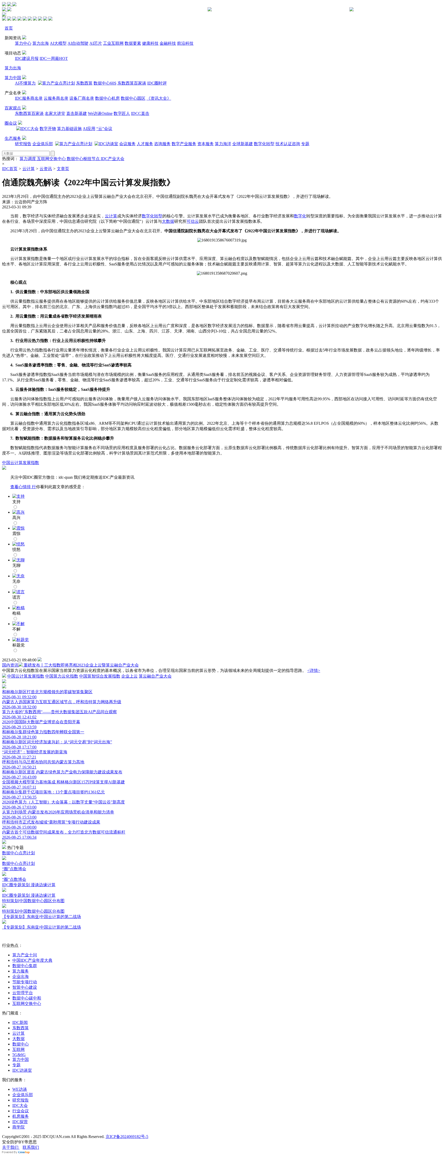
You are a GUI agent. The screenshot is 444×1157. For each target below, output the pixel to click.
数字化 (300, 216)
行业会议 (20, 1111)
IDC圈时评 (157, 83)
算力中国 (13, 78)
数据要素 (133, 43)
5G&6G (19, 1054)
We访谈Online (100, 113)
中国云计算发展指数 (20, 462)
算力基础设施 (69, 128)
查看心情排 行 (23, 487)
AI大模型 (58, 43)
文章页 (63, 168)
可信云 (193, 221)
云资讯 (46, 168)
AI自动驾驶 (78, 43)
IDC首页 (9, 168)
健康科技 (150, 43)
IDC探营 (20, 1121)
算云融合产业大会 (155, 676)
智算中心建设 (24, 987)
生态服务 (13, 138)
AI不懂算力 (25, 83)
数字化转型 (264, 144)
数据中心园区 (133, 98)
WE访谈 (19, 1089)
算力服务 (20, 971)
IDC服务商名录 (29, 98)
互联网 (18, 1049)
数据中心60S (105, 83)
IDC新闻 (20, 1022)
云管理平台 (22, 993)
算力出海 (40, 43)
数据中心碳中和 (26, 998)
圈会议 (11, 123)
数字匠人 (122, 113)
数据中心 (20, 1044)
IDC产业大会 (112, 158)
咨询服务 (162, 144)
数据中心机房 (107, 98)
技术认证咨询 (287, 144)
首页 (9, 28)
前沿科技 (185, 43)
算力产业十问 (24, 955)
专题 (305, 144)
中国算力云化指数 (61, 676)
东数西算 (84, 83)
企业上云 (129, 676)
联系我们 (31, 1147)
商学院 (18, 1127)
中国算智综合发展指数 (99, 676)
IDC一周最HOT (54, 58)
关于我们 (11, 1147)
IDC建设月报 (27, 58)
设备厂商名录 (81, 98)
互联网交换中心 (52, 158)
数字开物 (48, 128)
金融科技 (168, 43)
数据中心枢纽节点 (84, 158)
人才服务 (145, 144)
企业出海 (20, 976)
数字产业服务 (184, 144)
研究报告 (23, 144)
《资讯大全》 (158, 98)
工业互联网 (113, 43)
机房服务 (20, 1116)
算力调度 (28, 158)
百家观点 (13, 108)
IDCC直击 (140, 113)
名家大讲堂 (55, 113)
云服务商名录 (56, 98)
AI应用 (89, 128)
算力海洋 (223, 144)
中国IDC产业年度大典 (32, 960)
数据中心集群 (24, 966)
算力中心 (23, 43)
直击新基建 (76, 113)
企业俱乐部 (42, 144)
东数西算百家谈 (131, 83)
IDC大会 (20, 1105)
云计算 (28, 168)
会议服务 (127, 144)
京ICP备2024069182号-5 (127, 1136)
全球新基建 (242, 144)
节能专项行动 (24, 982)
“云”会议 (104, 128)
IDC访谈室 (22, 1070)
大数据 (168, 221)
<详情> (313, 670)
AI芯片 (95, 43)
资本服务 (205, 144)
